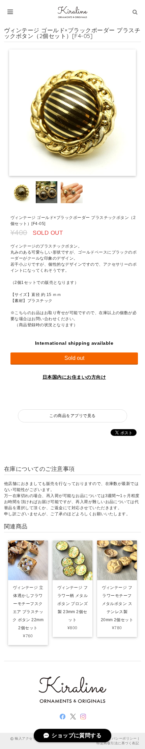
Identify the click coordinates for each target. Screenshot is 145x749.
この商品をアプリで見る (72, 415)
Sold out (74, 358)
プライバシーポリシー (119, 738)
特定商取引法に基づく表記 (117, 743)
